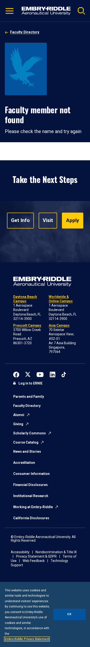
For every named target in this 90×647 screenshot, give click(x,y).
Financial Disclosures (30, 485)
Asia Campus (59, 325)
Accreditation (24, 463)
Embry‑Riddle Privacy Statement (27, 639)
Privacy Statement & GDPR (36, 556)
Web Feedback (34, 561)
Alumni (18, 415)
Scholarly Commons (29, 433)
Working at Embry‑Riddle (33, 507)
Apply (72, 220)
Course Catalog (25, 442)
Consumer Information (31, 474)
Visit (48, 220)
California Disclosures (31, 518)
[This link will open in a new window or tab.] (16, 374)
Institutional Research (30, 496)
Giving (18, 424)
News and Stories (27, 451)
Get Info (20, 220)
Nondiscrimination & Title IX (56, 552)
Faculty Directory (24, 32)
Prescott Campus (27, 325)
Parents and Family (28, 396)
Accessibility (20, 552)
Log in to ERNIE (30, 383)
